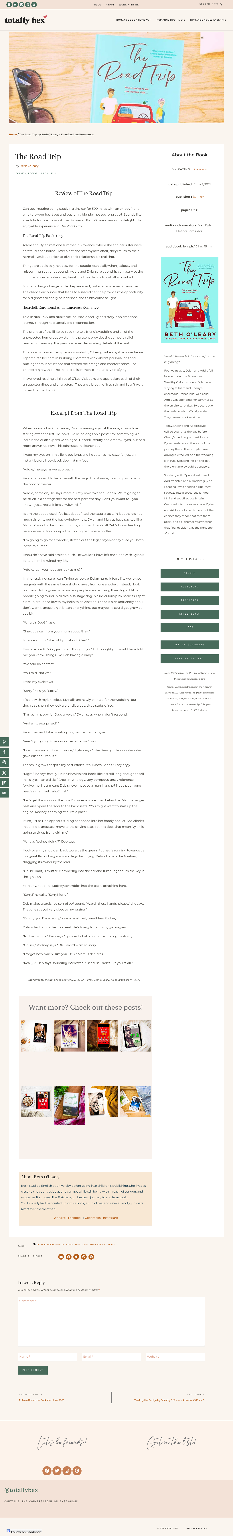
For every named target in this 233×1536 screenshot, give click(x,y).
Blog (97, 4)
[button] (190, 627)
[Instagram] (21, 4)
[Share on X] (4, 772)
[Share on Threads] (4, 762)
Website (60, 1218)
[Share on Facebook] (4, 752)
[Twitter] (15, 4)
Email (88, 1356)
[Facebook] (9, 4)
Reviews (32, 173)
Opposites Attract (65, 1244)
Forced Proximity (45, 1244)
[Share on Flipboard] (4, 782)
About (110, 4)
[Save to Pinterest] (4, 741)
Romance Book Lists (171, 20)
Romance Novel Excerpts (208, 20)
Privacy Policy (197, 1528)
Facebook (75, 1218)
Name (24, 1356)
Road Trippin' (82, 1244)
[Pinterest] (28, 4)
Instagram (110, 1218)
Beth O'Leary (29, 166)
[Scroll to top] (224, 1512)
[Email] (34, 4)
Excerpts (20, 173)
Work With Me (129, 4)
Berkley (198, 196)
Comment (27, 1301)
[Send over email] (4, 793)
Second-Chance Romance (102, 1244)
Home (13, 134)
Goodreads (93, 1218)
